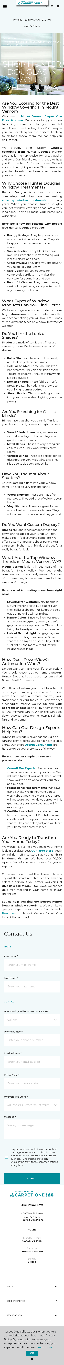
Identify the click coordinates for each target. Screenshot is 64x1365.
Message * (10, 1117)
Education (14, 1315)
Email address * (12, 1053)
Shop (10, 1286)
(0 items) (58, 6)
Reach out (9, 913)
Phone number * (13, 1032)
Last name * (11, 978)
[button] (46, 6)
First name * (11, 956)
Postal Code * (11, 1075)
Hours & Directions (32, 1219)
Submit (32, 1178)
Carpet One (9, 38)
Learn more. (45, 1347)
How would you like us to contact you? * (27, 1011)
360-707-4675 (32, 25)
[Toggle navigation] (5, 6)
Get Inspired (16, 1301)
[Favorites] (52, 6)
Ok (32, 1353)
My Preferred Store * (15, 1097)
